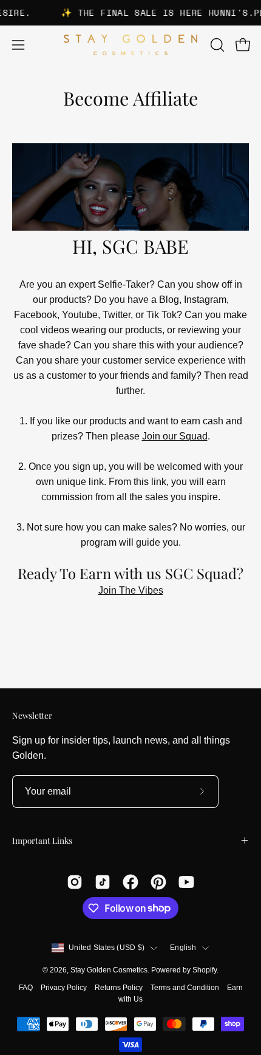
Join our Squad (175, 436)
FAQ (26, 987)
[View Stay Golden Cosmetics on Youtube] (186, 882)
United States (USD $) (106, 947)
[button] (216, 44)
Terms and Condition (185, 987)
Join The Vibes (130, 590)
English (183, 947)
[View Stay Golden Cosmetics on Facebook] (130, 882)
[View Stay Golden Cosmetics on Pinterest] (158, 882)
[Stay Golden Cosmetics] (130, 45)
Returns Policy (119, 987)
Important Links (42, 840)
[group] (130, 12)
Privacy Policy (64, 987)
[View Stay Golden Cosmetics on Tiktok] (102, 882)
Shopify (204, 970)
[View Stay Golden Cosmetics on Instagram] (75, 882)
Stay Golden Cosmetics (108, 970)
